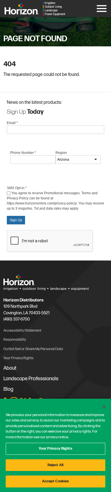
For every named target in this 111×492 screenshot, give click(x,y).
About (10, 368)
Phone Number (23, 153)
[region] (55, 445)
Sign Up (16, 220)
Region (61, 153)
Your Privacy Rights (55, 448)
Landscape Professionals (30, 379)
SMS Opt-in (17, 188)
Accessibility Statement (22, 330)
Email (12, 123)
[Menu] (101, 8)
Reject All (55, 465)
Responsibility (14, 339)
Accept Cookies (55, 481)
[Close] (104, 406)
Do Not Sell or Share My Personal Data (33, 349)
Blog (8, 389)
